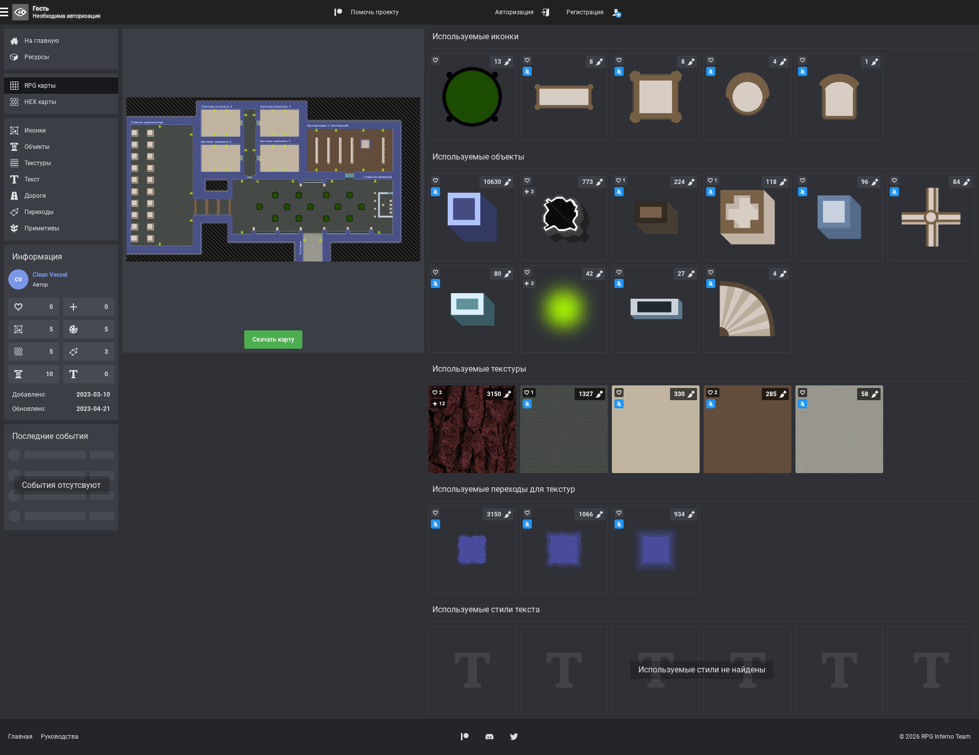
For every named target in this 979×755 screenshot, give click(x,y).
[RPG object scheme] (472, 217)
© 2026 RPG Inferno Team (935, 737)
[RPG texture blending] (472, 549)
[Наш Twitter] (514, 736)
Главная (20, 737)
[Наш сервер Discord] (489, 736)
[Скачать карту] (273, 179)
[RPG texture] (472, 429)
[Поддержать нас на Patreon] (465, 736)
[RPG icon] (472, 97)
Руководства (60, 737)
